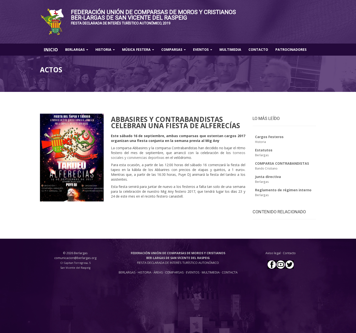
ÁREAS (158, 272)
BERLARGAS (127, 272)
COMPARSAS (175, 272)
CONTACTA (230, 272)
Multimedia (230, 49)
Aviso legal (273, 253)
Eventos (201, 49)
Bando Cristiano (266, 168)
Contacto (258, 49)
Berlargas (75, 49)
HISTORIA (145, 272)
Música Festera (137, 49)
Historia (103, 49)
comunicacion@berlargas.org (75, 258)
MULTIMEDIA (211, 272)
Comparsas (172, 49)
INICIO (51, 49)
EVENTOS (193, 272)
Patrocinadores (291, 49)
